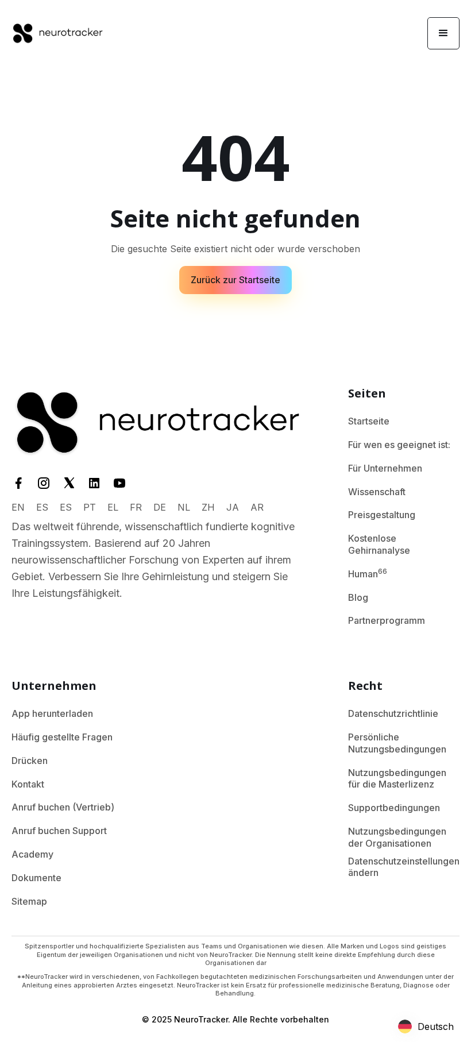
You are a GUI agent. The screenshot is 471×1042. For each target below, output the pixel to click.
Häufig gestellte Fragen (62, 737)
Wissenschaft (377, 491)
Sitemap (29, 901)
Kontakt (27, 784)
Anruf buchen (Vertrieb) (62, 807)
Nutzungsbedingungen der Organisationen (397, 837)
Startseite (368, 421)
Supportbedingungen (394, 807)
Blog (358, 597)
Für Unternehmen (385, 468)
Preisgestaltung (381, 514)
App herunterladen (52, 713)
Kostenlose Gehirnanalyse (379, 544)
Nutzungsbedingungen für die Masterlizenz (397, 778)
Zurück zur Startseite (235, 279)
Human (367, 573)
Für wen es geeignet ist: (399, 444)
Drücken (29, 760)
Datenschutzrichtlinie (393, 713)
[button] (443, 33)
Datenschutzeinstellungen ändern (404, 867)
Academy (32, 854)
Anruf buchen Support (59, 830)
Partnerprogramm (386, 620)
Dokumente (36, 877)
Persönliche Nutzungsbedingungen (397, 743)
